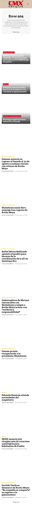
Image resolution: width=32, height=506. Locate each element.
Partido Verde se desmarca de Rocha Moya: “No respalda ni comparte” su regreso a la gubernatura (16, 490)
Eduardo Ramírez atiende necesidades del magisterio (15, 397)
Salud (3, 436)
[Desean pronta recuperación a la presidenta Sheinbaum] (16, 332)
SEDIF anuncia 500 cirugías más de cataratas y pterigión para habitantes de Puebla (16, 442)
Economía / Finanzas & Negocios (12, 116)
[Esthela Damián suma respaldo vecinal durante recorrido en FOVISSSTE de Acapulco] (16, 50)
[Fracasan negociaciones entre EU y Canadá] (16, 110)
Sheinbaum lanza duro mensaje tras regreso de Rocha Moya (14, 210)
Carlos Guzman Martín (8, 171)
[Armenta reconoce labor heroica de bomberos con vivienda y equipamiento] (16, 80)
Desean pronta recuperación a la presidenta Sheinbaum (14, 353)
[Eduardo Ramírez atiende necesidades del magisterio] (16, 376)
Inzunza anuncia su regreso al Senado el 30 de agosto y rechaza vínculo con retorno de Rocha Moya (15, 164)
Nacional (5, 84)
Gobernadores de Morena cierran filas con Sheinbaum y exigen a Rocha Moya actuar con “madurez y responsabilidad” (15, 306)
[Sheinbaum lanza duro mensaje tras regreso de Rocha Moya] (16, 188)
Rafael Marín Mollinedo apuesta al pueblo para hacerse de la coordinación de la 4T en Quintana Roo (15, 256)
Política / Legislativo (8, 52)
